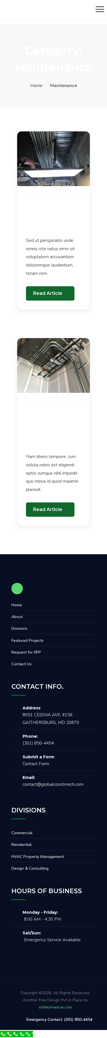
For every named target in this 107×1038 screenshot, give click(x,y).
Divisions (19, 628)
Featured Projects (27, 640)
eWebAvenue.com (55, 1007)
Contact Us (21, 664)
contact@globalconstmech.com (53, 784)
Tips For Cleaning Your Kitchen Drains (50, 219)
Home (36, 85)
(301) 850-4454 (38, 743)
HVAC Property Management (37, 856)
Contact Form (36, 764)
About (17, 616)
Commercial (22, 833)
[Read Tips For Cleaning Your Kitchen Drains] (53, 158)
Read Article (48, 293)
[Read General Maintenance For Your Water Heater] (53, 365)
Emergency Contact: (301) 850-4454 (59, 1019)
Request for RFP (26, 652)
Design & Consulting (30, 868)
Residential (21, 844)
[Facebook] (17, 588)
